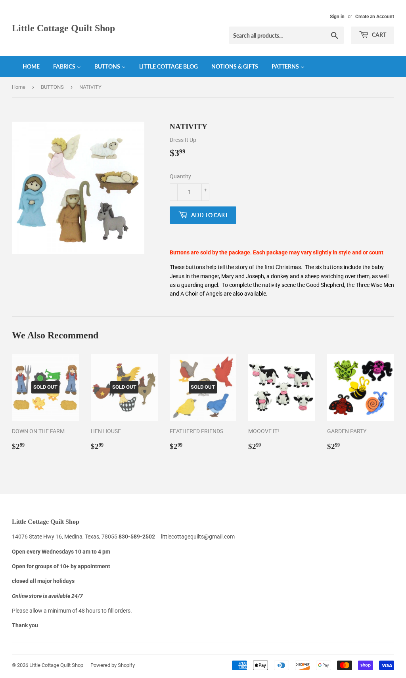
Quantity (180, 176)
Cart (378, 34)
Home (18, 87)
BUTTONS (52, 87)
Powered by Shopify (112, 665)
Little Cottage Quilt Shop (63, 28)
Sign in (337, 16)
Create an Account (374, 16)
